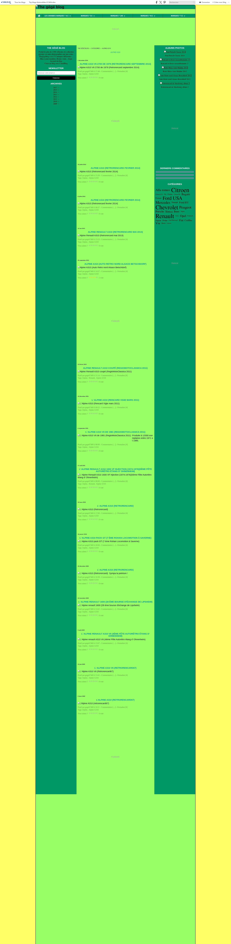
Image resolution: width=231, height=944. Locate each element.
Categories (95, 48)
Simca (169, 211)
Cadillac (188, 220)
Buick (164, 223)
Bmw (177, 211)
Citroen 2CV (159, 194)
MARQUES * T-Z (177, 16)
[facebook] (156, 2)
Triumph (174, 202)
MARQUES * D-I (86, 16)
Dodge (164, 220)
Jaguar (158, 220)
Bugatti (186, 194)
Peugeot (185, 207)
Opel (183, 215)
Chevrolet (167, 207)
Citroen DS (177, 194)
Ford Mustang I (173, 220)
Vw (158, 223)
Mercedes (163, 202)
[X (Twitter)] (160, 2)
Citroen (180, 190)
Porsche (160, 211)
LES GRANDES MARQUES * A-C (56, 16)
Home (39, 15)
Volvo (177, 215)
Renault (165, 216)
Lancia (169, 223)
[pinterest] (164, 2)
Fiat (181, 220)
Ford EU (184, 202)
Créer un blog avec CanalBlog (56, 63)
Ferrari (158, 198)
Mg (165, 194)
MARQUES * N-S (147, 16)
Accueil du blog (56, 61)
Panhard (190, 216)
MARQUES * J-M (117, 16)
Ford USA (172, 198)
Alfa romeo (163, 189)
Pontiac (170, 194)
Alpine (183, 211)
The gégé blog (83, 48)
